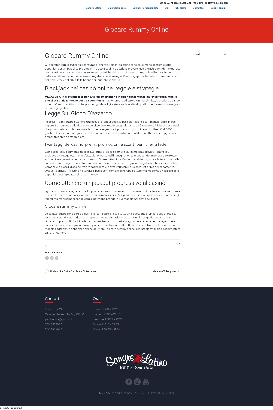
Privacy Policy (105, 393)
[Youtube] (145, 381)
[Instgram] (137, 381)
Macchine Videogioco (164, 271)
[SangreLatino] (136, 361)
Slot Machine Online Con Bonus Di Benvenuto (73, 271)
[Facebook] (128, 381)
